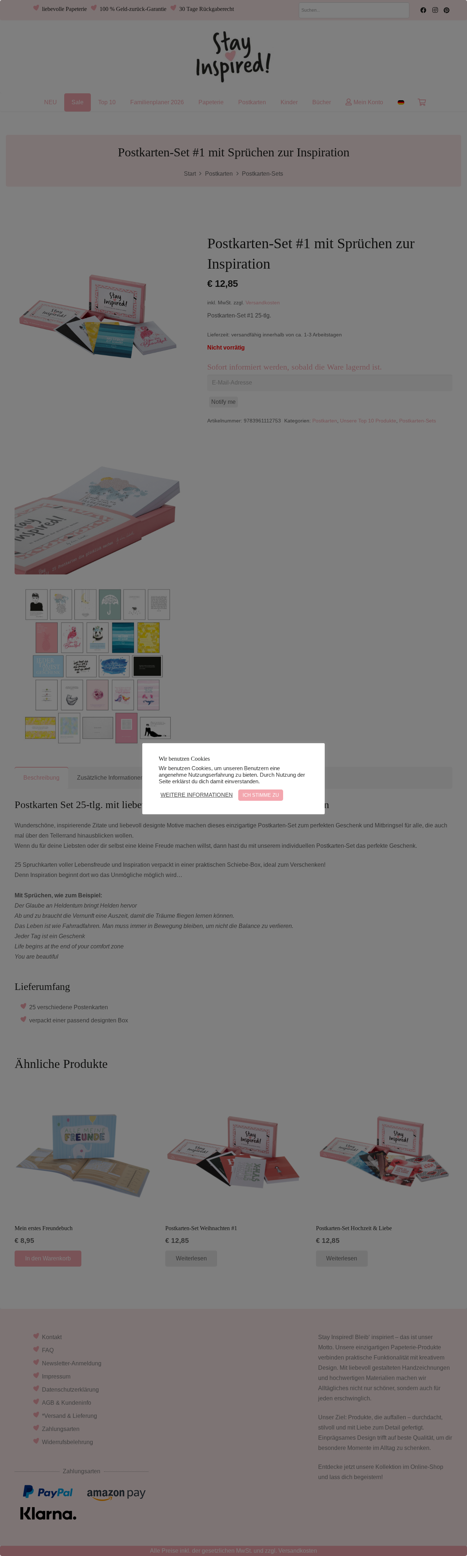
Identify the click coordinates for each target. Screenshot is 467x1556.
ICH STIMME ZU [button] (261, 795)
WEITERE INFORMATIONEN (197, 795)
